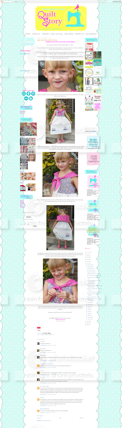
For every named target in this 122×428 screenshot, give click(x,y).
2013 (87, 261)
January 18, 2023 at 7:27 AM (47, 412)
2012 (87, 263)
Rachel (41, 355)
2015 (87, 257)
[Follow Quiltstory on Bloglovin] (91, 132)
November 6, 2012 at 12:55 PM (48, 374)
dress (42, 334)
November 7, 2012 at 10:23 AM (48, 405)
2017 (87, 254)
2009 (87, 325)
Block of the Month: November (93, 297)
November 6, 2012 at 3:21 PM (48, 383)
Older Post (82, 418)
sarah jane (51, 334)
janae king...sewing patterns (45, 363)
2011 (87, 321)
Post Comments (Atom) (46, 420)
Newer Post (39, 418)
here (69, 45)
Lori (41, 397)
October (89, 302)
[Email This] (45, 333)
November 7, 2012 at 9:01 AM (48, 394)
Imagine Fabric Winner (91, 271)
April (89, 313)
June (89, 309)
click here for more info (60, 321)
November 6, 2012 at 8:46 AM (48, 367)
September (90, 304)
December (90, 264)
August (89, 306)
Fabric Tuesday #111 (91, 283)
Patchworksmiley (43, 386)
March (89, 315)
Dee (41, 370)
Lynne (41, 341)
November (90, 266)
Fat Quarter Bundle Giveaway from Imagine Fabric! (94, 281)
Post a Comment (40, 415)
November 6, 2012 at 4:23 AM (48, 345)
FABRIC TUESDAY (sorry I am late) (94, 273)
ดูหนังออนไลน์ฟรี (43, 408)
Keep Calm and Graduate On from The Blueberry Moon (94, 286)
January (89, 319)
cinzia (41, 377)
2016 (87, 255)
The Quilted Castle (90, 268)
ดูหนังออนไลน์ (43, 410)
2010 (87, 323)
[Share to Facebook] (49, 333)
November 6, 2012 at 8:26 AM (48, 360)
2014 (87, 259)
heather (46, 334)
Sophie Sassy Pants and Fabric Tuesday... (47, 40)
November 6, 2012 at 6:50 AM (48, 352)
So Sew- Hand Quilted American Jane (94, 292)
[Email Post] (43, 333)
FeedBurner (31, 219)
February (89, 317)
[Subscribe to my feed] (31, 100)
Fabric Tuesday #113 (91, 270)
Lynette (41, 348)
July (88, 308)
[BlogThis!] (46, 333)
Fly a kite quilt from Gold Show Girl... (94, 275)
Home (60, 418)
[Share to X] (47, 333)
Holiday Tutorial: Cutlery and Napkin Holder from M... (94, 299)
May (89, 311)
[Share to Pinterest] (50, 333)
